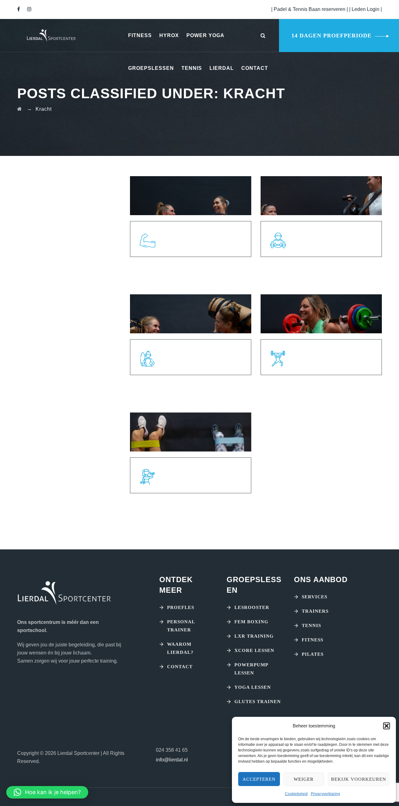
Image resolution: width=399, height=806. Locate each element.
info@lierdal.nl (172, 759)
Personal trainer (181, 625)
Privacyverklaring (325, 794)
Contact (254, 68)
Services (314, 596)
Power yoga (205, 35)
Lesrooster (251, 607)
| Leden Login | (365, 9)
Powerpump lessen (251, 668)
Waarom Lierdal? (180, 648)
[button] (386, 726)
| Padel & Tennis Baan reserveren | (310, 9)
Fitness (140, 35)
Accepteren (259, 779)
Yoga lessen (252, 687)
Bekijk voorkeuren (358, 779)
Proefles (180, 607)
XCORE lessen (254, 650)
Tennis (191, 68)
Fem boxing (251, 621)
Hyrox (169, 35)
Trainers (315, 611)
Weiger (304, 779)
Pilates (313, 654)
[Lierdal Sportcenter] (51, 35)
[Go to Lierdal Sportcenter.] (19, 109)
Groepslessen (151, 68)
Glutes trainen (257, 701)
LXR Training (254, 636)
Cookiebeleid (296, 794)
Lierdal (221, 68)
